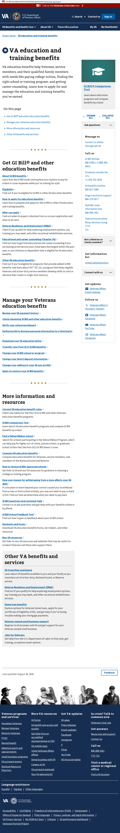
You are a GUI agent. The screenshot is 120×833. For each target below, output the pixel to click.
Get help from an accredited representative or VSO (43, 737)
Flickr (64, 749)
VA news (65, 720)
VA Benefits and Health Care (18, 27)
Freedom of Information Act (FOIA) (53, 810)
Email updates (68, 729)
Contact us (94, 16)
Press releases (68, 725)
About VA (46, 27)
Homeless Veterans (11, 723)
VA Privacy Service (12, 819)
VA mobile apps (39, 746)
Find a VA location (100, 774)
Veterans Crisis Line (101, 722)
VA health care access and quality (44, 726)
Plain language (42, 815)
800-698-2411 (97, 750)
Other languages (34, 789)
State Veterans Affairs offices (42, 752)
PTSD (4, 738)
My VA (93, 27)
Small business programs (14, 756)
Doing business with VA (43, 759)
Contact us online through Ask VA (94, 144)
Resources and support (103, 734)
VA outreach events (11, 761)
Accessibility (9, 810)
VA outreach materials (42, 769)
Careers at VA (38, 764)
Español (5, 789)
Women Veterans (10, 728)
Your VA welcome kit (42, 774)
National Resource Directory (11, 768)
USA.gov (51, 819)
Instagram (66, 739)
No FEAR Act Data (34, 819)
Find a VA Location (68, 27)
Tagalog (17, 789)
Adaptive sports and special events (12, 749)
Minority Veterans (10, 733)
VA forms (36, 720)
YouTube (66, 754)
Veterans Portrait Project (16, 823)
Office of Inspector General (17, 815)
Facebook (66, 734)
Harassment (81, 810)
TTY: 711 (95, 755)
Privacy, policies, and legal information (74, 815)
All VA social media (70, 759)
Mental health (8, 743)
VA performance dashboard (74, 819)
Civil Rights (25, 810)
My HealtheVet (109, 27)
